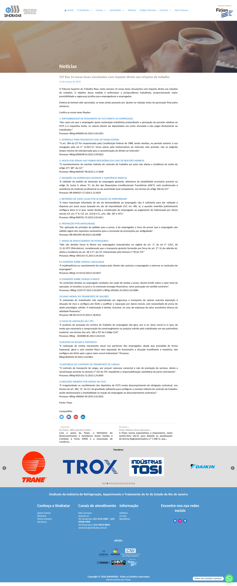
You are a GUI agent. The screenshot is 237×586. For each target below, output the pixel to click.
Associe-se (83, 516)
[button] (4, 468)
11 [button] (125, 483)
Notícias (132, 10)
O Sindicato (83, 10)
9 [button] (120, 483)
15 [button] (134, 483)
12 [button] (127, 483)
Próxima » (124, 427)
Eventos (164, 10)
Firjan (128, 580)
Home (70, 10)
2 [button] (105, 483)
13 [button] (129, 483)
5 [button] (112, 483)
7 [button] (116, 483)
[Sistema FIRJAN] (224, 19)
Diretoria (41, 516)
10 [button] (123, 483)
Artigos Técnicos (148, 10)
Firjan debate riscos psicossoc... (135, 430)
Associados (115, 10)
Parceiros (42, 522)
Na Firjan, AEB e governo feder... (75, 430)
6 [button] (114, 483)
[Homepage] (21, 19)
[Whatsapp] (229, 578)
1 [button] (103, 483)
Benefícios (124, 519)
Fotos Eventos (44, 519)
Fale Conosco (181, 10)
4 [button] (109, 483)
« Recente (64, 427)
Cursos (99, 10)
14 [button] (132, 483)
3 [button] (107, 483)
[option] (34, 466)
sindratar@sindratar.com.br (92, 528)
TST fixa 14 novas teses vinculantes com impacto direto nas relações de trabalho (114, 77)
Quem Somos (44, 513)
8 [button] (118, 483)
